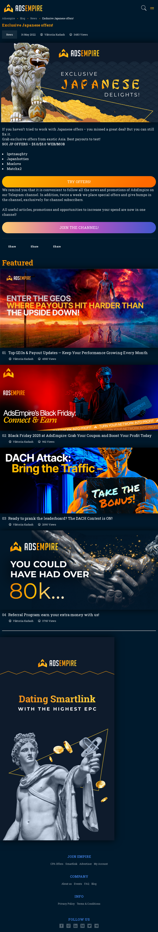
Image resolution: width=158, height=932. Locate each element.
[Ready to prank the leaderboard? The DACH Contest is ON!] (79, 480)
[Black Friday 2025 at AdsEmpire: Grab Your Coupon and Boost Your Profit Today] (79, 398)
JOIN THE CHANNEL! (79, 227)
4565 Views (49, 358)
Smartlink (71, 863)
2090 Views (49, 524)
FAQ (86, 883)
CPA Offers (56, 863)
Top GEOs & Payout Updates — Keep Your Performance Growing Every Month (78, 352)
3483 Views (81, 34)
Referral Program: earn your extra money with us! (53, 614)
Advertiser (85, 863)
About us (67, 883)
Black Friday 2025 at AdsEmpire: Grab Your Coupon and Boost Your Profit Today (80, 435)
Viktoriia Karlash (54, 34)
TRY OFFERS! (79, 181)
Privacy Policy (66, 903)
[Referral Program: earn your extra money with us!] (79, 570)
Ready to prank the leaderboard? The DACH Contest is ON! (60, 518)
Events (78, 883)
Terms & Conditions (88, 903)
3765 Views (49, 620)
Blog (93, 883)
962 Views (48, 441)
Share (12, 246)
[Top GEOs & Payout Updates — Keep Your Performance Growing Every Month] (79, 308)
